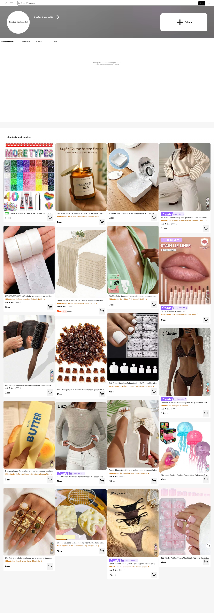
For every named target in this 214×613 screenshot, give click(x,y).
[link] (18, 22)
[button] (6, 3)
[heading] (93, 17)
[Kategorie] (11, 3)
